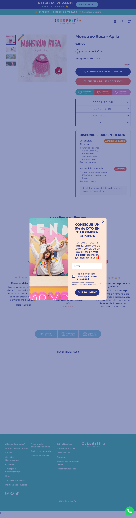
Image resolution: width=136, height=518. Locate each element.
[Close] (103, 221)
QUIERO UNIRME (87, 292)
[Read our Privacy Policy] (100, 283)
